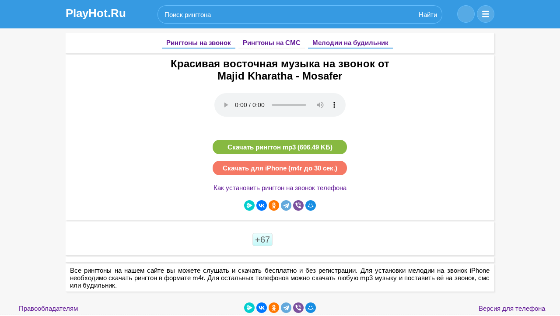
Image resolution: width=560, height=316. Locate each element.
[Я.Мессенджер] (249, 205)
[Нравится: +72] (285, 239)
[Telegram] (286, 205)
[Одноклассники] (274, 205)
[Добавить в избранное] (484, 62)
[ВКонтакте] (261, 205)
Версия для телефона (512, 308)
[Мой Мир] (310, 205)
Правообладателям (48, 308)
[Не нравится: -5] (304, 239)
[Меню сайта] (485, 14)
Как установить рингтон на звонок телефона (280, 187)
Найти (428, 14)
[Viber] (298, 205)
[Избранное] (466, 14)
